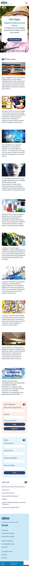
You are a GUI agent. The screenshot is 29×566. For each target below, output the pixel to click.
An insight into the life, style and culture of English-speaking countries (14, 23)
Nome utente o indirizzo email (12, 407)
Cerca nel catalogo (9, 465)
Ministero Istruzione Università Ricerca (14, 486)
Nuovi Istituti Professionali (10, 496)
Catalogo (5, 530)
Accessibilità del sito (8, 544)
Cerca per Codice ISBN (10, 458)
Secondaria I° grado (8, 533)
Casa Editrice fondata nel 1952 (6, 4)
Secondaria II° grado (8, 536)
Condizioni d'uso (7, 551)
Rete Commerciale (8, 541)
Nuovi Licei (6, 490)
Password (6, 414)
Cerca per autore (8, 443)
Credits (5, 558)
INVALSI (5, 499)
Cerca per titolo (8, 450)
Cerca (14, 472)
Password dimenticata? (10, 420)
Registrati (14, 428)
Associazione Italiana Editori (11, 507)
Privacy (5, 554)
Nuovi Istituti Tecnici (9, 493)
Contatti (5, 547)
